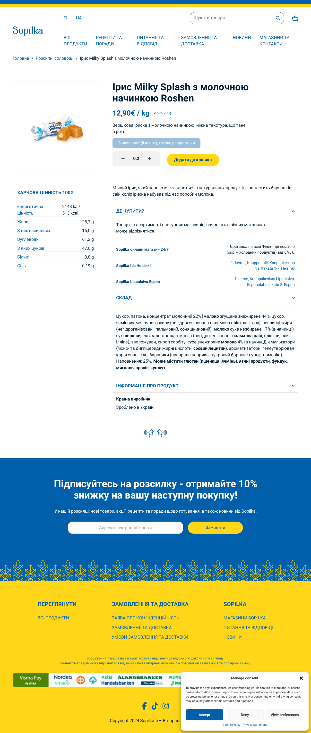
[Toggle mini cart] (295, 18)
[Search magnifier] (278, 18)
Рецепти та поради (109, 40)
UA (79, 18)
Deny (245, 715)
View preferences (285, 715)
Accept (204, 715)
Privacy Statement (255, 724)
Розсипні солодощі (54, 58)
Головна (21, 58)
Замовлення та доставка (199, 40)
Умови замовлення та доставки (150, 637)
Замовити (215, 527)
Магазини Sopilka (245, 618)
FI (65, 18)
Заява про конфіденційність (145, 618)
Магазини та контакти (274, 40)
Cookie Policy (231, 724)
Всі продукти (75, 40)
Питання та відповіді (150, 40)
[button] (301, 678)
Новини (242, 37)
